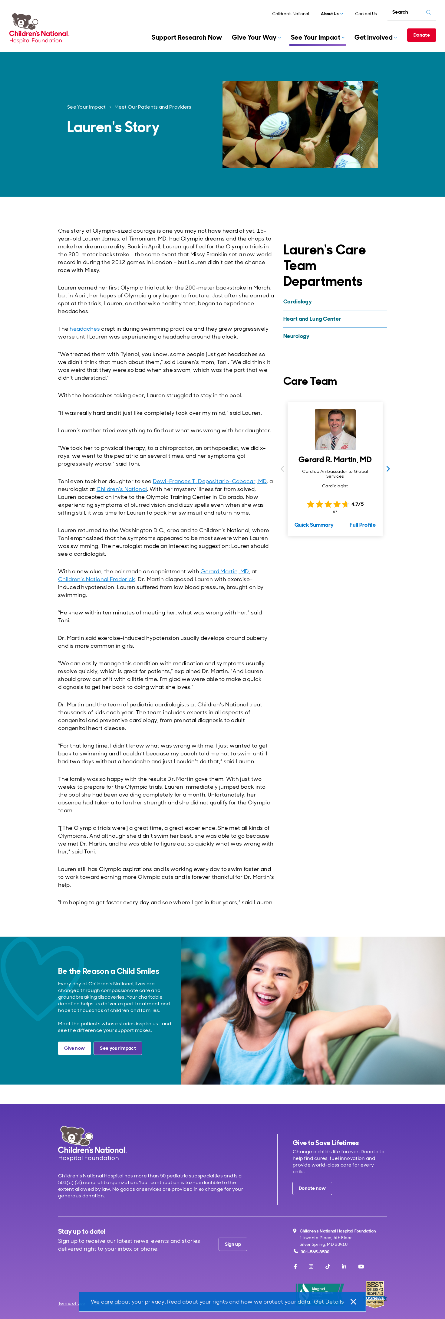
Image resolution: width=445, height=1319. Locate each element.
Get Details (329, 1301)
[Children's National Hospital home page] (92, 1143)
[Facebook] (295, 1266)
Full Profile (363, 525)
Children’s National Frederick (96, 579)
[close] (353, 1301)
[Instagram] (311, 1266)
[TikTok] (327, 1266)
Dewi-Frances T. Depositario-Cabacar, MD (210, 481)
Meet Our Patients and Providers (153, 107)
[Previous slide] (282, 469)
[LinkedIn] (344, 1266)
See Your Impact (86, 107)
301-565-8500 (315, 1252)
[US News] (375, 1294)
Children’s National (122, 489)
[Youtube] (361, 1266)
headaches (85, 328)
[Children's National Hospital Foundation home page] (40, 28)
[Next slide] (388, 469)
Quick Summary (314, 525)
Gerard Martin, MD (224, 571)
